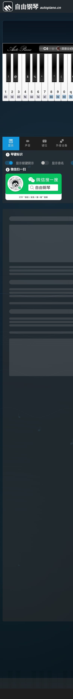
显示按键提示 (25, 163)
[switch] (45, 163)
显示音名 (58, 163)
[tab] (10, 143)
